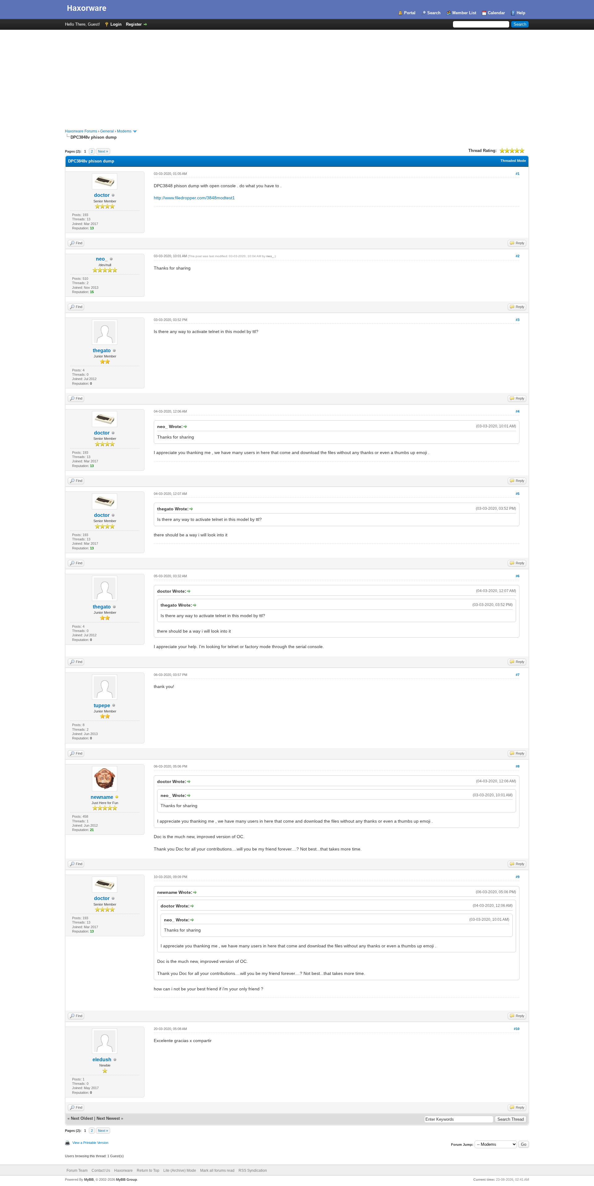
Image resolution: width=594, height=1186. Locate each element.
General (107, 131)
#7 (517, 675)
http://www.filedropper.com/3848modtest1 (194, 197)
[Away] (116, 797)
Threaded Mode (513, 160)
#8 (517, 766)
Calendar (496, 13)
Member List (464, 13)
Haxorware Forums (81, 131)
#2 (517, 256)
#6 (517, 576)
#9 (517, 877)
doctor (102, 195)
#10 (516, 1029)
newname (102, 797)
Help (521, 13)
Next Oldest (82, 1118)
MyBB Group (126, 1179)
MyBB (89, 1179)
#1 (517, 173)
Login (116, 24)
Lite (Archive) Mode (179, 1170)
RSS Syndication (253, 1170)
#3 (517, 320)
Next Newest (108, 1118)
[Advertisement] (297, 76)
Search (434, 13)
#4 (517, 411)
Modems (124, 131)
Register (134, 24)
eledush (102, 1059)
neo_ (102, 259)
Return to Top (148, 1170)
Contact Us (101, 1170)
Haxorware (123, 1170)
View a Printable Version (90, 1143)
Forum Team (77, 1170)
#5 (517, 494)
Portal (409, 13)
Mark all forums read (217, 1170)
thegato (102, 350)
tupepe (102, 705)
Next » (103, 151)
